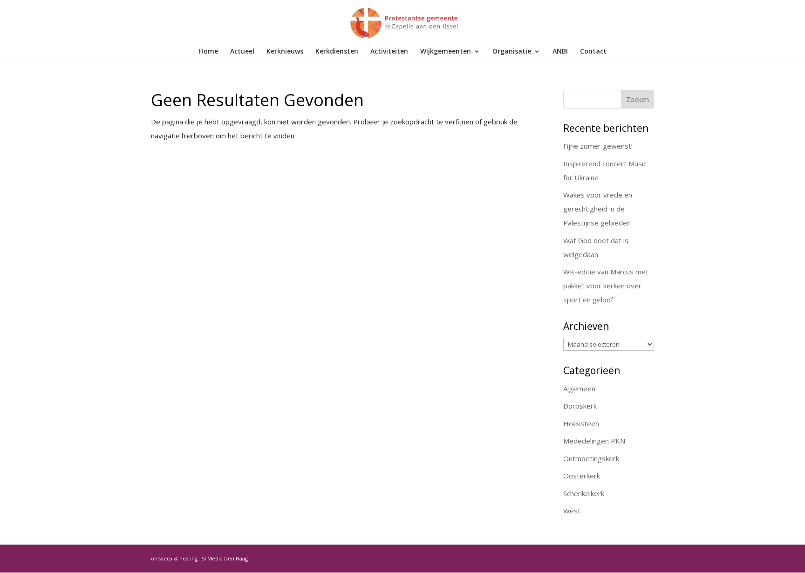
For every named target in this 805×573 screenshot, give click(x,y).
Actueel (242, 51)
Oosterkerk (581, 475)
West (571, 510)
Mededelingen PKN (594, 440)
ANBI (560, 51)
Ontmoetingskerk (591, 458)
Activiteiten (389, 51)
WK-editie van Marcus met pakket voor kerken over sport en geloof (605, 285)
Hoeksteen (581, 423)
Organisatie (511, 51)
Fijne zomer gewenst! (598, 145)
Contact (593, 51)
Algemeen (579, 388)
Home (208, 51)
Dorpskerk (580, 405)
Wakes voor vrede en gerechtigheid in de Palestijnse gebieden (597, 208)
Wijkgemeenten (445, 51)
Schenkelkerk (583, 493)
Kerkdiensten (336, 51)
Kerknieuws (284, 51)
